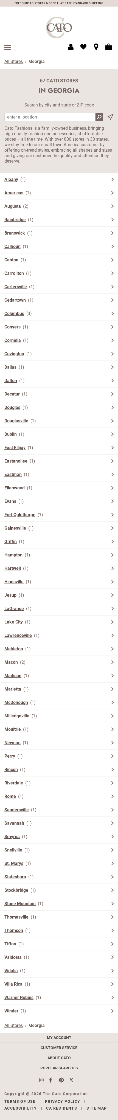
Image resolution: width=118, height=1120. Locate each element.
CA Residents (61, 1108)
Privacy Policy (62, 1101)
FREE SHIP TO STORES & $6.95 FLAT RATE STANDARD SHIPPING (59, 3)
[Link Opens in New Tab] (44, 1080)
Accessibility (20, 1108)
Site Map (96, 1108)
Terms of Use (20, 1101)
